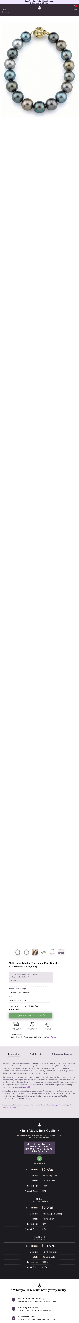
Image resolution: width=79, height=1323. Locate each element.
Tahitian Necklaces (38, 1105)
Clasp (12, 997)
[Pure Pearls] (39, 7)
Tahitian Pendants (9, 1107)
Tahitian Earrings (52, 1105)
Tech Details (36, 1054)
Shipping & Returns (62, 1054)
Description (14, 1054)
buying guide (26, 1087)
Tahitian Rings (64, 1105)
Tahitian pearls (25, 1105)
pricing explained (15, 1009)
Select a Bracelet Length (18, 989)
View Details (51, 1037)
